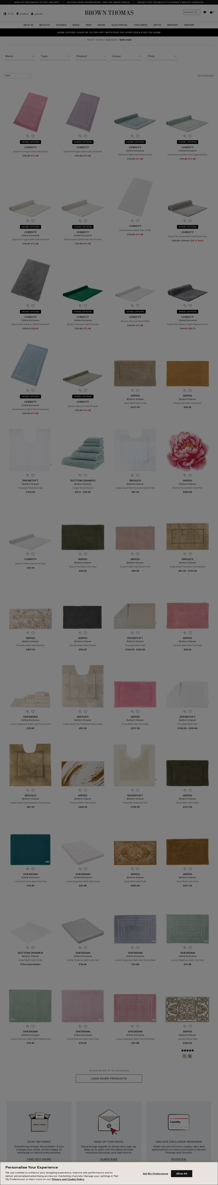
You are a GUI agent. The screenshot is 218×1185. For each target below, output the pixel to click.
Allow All (181, 1173)
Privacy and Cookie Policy (68, 1179)
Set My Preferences (155, 1173)
